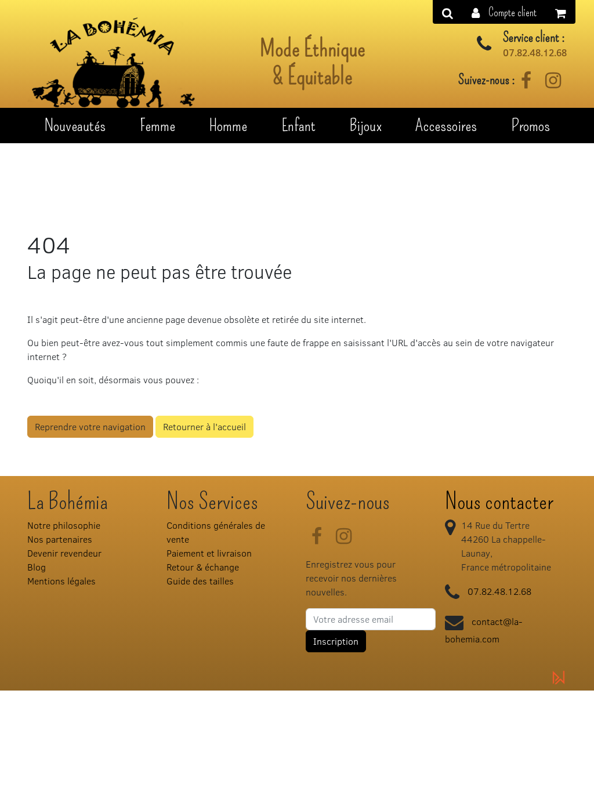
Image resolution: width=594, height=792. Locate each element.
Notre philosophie (63, 525)
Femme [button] (157, 125)
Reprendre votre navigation (90, 426)
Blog (36, 567)
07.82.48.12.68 (535, 52)
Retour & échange (202, 567)
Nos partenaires (59, 539)
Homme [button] (228, 125)
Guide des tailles (200, 581)
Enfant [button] (298, 125)
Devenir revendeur (64, 553)
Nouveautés (75, 125)
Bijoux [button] (366, 125)
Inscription (335, 641)
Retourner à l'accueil (204, 426)
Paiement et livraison (209, 553)
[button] (504, 12)
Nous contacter (499, 501)
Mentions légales (61, 581)
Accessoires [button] (446, 125)
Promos (530, 125)
